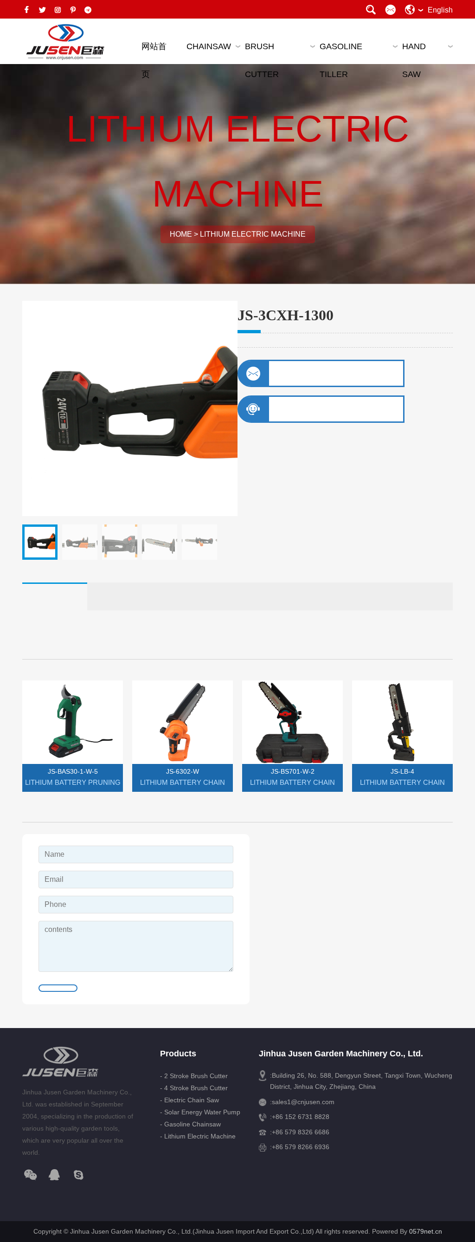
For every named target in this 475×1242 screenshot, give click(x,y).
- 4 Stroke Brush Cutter (194, 1088)
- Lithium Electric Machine (198, 1136)
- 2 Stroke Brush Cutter (194, 1076)
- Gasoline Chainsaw (190, 1124)
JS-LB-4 (402, 771)
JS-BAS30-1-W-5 (73, 771)
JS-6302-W (182, 771)
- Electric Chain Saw (189, 1100)
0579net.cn (425, 1231)
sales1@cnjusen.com (303, 1102)
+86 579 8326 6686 (300, 1132)
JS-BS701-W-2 (293, 771)
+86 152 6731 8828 (300, 1116)
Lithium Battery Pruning (73, 782)
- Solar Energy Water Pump (200, 1112)
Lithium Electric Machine (253, 234)
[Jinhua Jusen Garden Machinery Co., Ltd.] (64, 42)
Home (181, 234)
